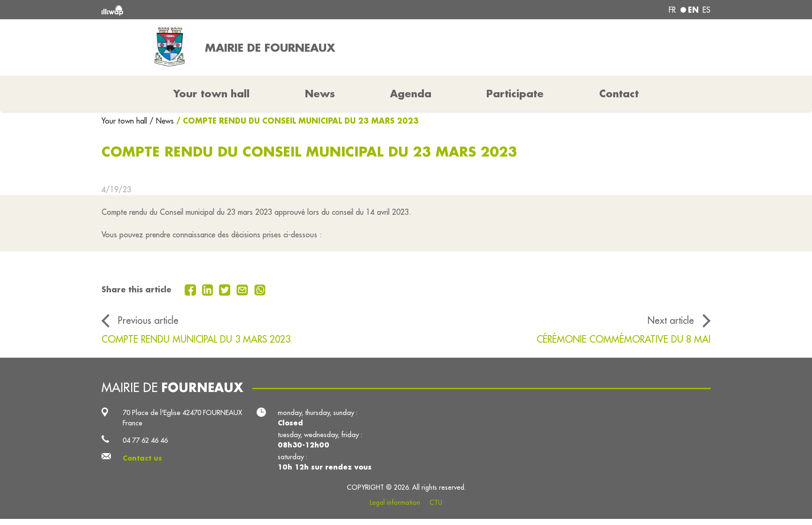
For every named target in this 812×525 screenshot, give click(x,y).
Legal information (395, 502)
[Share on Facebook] (191, 289)
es (706, 10)
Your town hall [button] (211, 93)
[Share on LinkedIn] (209, 289)
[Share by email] (243, 289)
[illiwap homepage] (225, 9)
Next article (671, 320)
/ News (161, 120)
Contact (619, 93)
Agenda (410, 93)
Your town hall (125, 120)
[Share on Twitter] (225, 289)
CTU (435, 502)
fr (672, 10)
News (320, 93)
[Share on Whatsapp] (260, 289)
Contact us (142, 458)
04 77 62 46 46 (145, 440)
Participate (515, 93)
